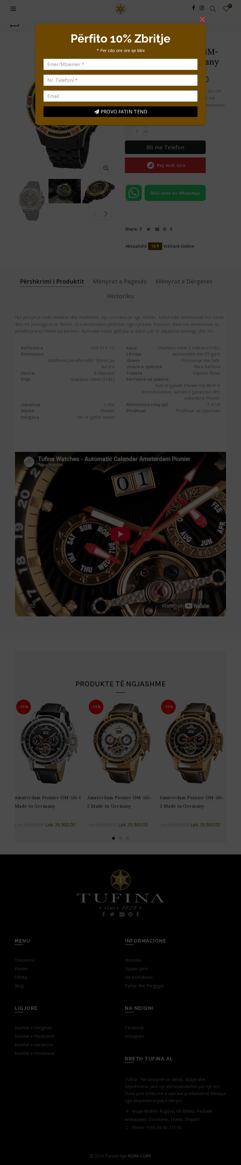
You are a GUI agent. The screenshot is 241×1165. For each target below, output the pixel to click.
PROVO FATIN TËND (124, 111)
